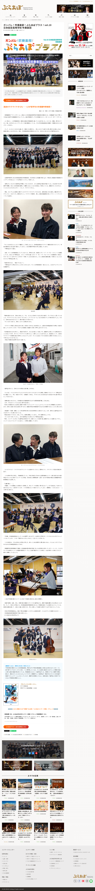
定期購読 (29, 876)
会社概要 (75, 856)
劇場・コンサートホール (56, 852)
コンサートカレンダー (8, 850)
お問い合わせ (77, 866)
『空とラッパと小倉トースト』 (28, 684)
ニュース (5, 856)
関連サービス (77, 850)
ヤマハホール (6, 882)
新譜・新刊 (5, 868)
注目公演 (5, 863)
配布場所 (29, 874)
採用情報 (76, 861)
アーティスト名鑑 (31, 865)
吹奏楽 (36, 734)
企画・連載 (5, 858)
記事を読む (5, 854)
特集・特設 (5, 877)
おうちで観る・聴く (31, 854)
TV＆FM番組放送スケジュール (34, 861)
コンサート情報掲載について (57, 861)
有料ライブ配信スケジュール (33, 858)
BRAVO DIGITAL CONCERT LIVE (82, 852)
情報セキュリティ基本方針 (80, 863)
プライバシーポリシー (56, 868)
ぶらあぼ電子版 (30, 871)
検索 (91, 55)
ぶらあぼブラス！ (21, 30)
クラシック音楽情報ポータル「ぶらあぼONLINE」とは (80, 1)
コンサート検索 (30, 850)
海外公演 (5, 870)
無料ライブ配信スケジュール (33, 856)
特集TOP (5, 879)
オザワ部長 (7, 734)
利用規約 (53, 866)
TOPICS (14, 30)
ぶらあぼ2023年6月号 (17, 734)
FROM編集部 (6, 873)
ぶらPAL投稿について (32, 879)
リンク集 (52, 850)
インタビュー (6, 866)
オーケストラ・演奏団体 (56, 854)
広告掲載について (55, 863)
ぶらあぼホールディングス (80, 858)
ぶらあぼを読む (30, 869)
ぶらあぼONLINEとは (56, 858)
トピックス (5, 861)
